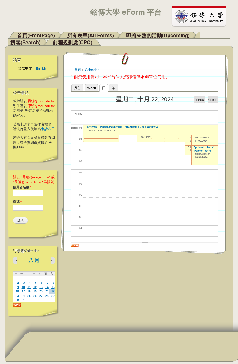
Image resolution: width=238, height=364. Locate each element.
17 (23, 291)
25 (29, 295)
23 (17, 295)
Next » (212, 100)
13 (41, 287)
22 (53, 291)
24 (23, 295)
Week (91, 87)
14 (47, 287)
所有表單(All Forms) (90, 35)
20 (41, 291)
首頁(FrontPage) (36, 35)
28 (47, 295)
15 (53, 287)
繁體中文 (25, 69)
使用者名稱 (22, 187)
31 (23, 300)
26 (35, 295)
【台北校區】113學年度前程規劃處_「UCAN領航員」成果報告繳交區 (122, 126)
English (41, 69)
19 (35, 291)
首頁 (77, 69)
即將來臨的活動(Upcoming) (158, 35)
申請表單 (48, 129)
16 (17, 291)
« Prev (200, 100)
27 (41, 295)
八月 (34, 261)
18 (29, 291)
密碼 (17, 202)
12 (35, 287)
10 (23, 287)
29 (53, 295)
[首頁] (201, 16)
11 (29, 287)
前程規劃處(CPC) (72, 42)
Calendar (92, 69)
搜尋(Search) (25, 42)
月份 (77, 87)
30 (17, 300)
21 (47, 291)
